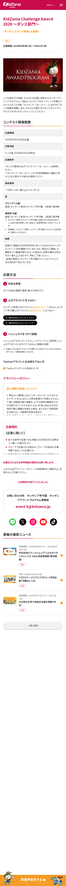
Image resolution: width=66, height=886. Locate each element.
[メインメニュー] (61, 5)
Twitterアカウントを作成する (20, 368)
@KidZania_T (40, 307)
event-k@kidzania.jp (33, 507)
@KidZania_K (37, 310)
